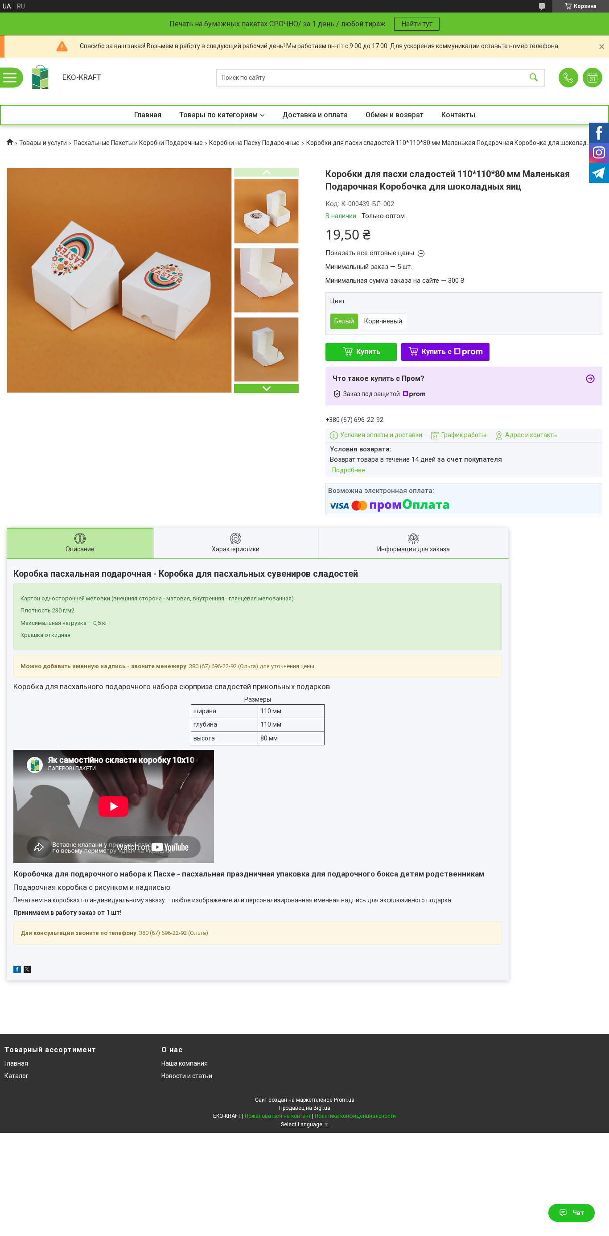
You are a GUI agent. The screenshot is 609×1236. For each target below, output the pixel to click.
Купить (368, 351)
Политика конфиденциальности (355, 1116)
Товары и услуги (43, 142)
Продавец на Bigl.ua (304, 1108)
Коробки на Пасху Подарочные (254, 142)
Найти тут (416, 24)
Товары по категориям (218, 115)
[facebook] (17, 970)
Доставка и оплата (315, 115)
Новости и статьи (186, 1075)
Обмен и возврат (395, 115)
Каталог (16, 1075)
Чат (578, 1212)
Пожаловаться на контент (278, 1116)
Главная (147, 115)
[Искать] (533, 78)
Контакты (458, 115)
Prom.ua (344, 1100)
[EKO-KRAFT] (40, 77)
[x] (27, 970)
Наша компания (184, 1063)
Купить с (437, 351)
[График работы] (592, 77)
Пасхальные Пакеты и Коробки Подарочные (138, 142)
